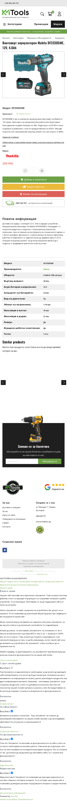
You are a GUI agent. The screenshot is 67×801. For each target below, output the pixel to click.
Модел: (8, 263)
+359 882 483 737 (12, 3)
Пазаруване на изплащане (14, 519)
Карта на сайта (8, 515)
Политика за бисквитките (33, 566)
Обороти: (9, 275)
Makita (46, 269)
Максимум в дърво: (15, 316)
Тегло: (7, 333)
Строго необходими (22, 581)
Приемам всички (25, 799)
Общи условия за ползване (33, 561)
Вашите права (6, 581)
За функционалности (54, 581)
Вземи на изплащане (35, 194)
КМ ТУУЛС (29, 571)
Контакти (6, 526)
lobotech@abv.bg (43, 521)
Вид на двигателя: (15, 298)
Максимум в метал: (15, 310)
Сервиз (5, 522)
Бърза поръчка (35, 186)
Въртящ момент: (14, 281)
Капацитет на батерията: (19, 292)
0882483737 (41, 516)
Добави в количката (35, 179)
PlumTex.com (42, 574)
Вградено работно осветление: (22, 328)
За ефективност (38, 581)
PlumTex (14, 796)
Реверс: (8, 322)
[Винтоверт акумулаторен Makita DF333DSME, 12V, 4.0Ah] (33, 74)
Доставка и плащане (11, 507)
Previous (3, 74)
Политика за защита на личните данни (33, 563)
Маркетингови (6, 585)
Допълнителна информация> (13, 793)
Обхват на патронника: (17, 304)
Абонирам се (49, 461)
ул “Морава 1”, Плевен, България (46, 509)
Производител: (13, 269)
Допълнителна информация (25, 585)
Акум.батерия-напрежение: (20, 286)
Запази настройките (9, 799)
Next (63, 74)
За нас (5, 511)
